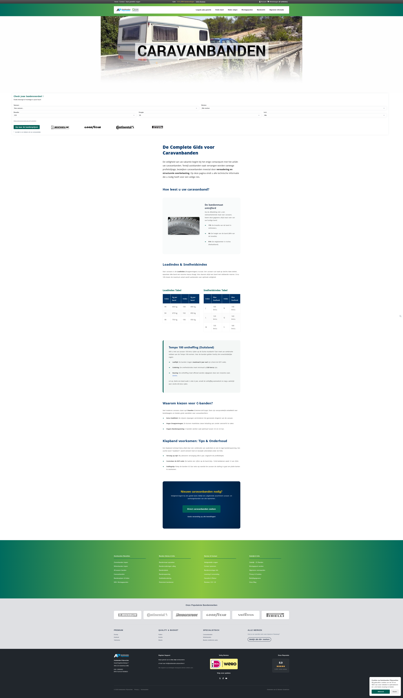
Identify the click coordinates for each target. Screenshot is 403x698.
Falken (160, 634)
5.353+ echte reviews (281, 669)
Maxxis (160, 640)
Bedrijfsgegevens (255, 578)
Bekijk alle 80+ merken (259, 639)
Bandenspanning (164, 574)
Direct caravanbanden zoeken (201, 509)
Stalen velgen (232, 10)
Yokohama (117, 640)
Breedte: (16, 112)
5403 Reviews (200, 2)
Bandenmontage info (211, 570)
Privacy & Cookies (255, 574)
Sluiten (395, 691)
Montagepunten (247, 10)
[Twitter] (220, 678)
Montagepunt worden (256, 566)
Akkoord (381, 691)
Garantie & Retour (210, 578)
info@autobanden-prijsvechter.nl (175, 663)
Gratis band (219, 10)
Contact (122, 2)
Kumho (160, 637)
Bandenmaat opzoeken (167, 562)
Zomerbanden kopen (121, 562)
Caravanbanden (119, 574)
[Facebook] (223, 678)
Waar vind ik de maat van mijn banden (25, 121)
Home (116, 2)
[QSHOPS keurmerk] (135, 9)
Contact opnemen (210, 566)
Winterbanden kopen (121, 566)
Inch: (265, 112)
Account (263, 2)
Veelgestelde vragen (211, 562)
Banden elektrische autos (210, 640)
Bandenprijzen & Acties (121, 578)
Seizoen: (16, 105)
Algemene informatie (276, 10)
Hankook (116, 637)
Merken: (204, 105)
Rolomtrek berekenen (166, 582)
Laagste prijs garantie (203, 10)
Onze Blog (252, 582)
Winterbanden (207, 637)
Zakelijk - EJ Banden (256, 562)
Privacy (136, 689)
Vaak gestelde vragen (133, 2)
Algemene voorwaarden (257, 570)
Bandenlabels (163, 570)
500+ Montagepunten (121, 582)
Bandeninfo (261, 10)
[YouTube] (226, 678)
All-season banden (120, 570)
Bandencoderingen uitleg (167, 566)
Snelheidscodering (165, 578)
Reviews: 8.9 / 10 (210, 582)
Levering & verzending (211, 574)
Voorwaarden (144, 689)
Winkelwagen (279, 2)
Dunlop (116, 634)
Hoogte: (141, 112)
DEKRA (174, 376)
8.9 (281, 662)
